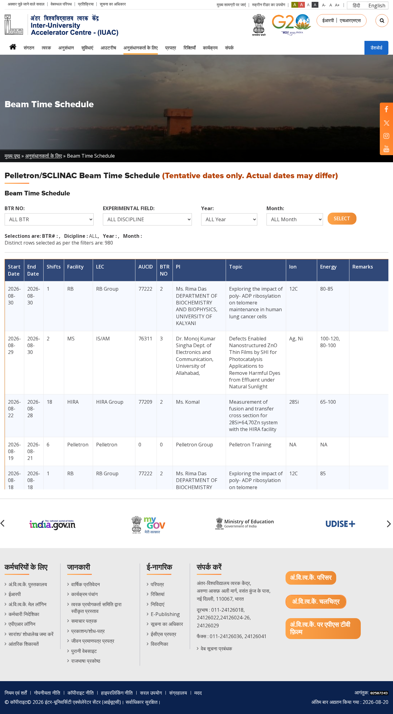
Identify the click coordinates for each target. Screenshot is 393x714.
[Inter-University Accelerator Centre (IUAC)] (64, 24)
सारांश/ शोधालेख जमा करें (31, 634)
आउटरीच (108, 48)
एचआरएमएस (350, 20)
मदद (198, 692)
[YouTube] (386, 148)
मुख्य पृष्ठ (12, 155)
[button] (390, 523)
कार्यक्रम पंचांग (84, 594)
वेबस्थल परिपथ (61, 4)
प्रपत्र (170, 48)
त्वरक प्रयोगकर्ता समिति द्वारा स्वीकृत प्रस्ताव (96, 607)
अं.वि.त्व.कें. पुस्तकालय (28, 584)
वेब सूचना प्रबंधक (216, 648)
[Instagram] (386, 135)
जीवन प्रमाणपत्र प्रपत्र (92, 641)
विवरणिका (159, 644)
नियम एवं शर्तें (16, 692)
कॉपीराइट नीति (81, 692)
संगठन (29, 48)
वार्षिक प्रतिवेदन (85, 584)
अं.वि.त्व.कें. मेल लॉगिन (27, 604)
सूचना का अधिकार (113, 4)
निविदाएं (157, 604)
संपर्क (229, 48)
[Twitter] (386, 122)
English (376, 5)
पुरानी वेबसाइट (84, 651)
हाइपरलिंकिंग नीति (117, 692)
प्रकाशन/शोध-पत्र (88, 631)
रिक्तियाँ (190, 48)
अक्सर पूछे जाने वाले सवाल (26, 4)
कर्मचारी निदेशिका (24, 614)
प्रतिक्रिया (86, 4)
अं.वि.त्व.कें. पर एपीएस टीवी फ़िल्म (320, 628)
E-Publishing (165, 614)
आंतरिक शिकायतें (24, 644)
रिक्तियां (158, 594)
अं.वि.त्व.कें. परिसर (311, 578)
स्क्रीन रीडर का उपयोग (268, 4)
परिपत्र (157, 584)
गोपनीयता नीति (47, 692)
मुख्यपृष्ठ (12, 48)
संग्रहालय (178, 692)
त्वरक (46, 48)
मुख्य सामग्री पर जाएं (231, 4)
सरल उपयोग (151, 692)
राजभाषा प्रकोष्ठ (85, 660)
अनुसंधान (66, 48)
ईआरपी (328, 20)
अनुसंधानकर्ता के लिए (140, 48)
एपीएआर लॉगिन (22, 624)
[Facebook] (386, 109)
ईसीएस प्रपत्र (163, 634)
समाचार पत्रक (84, 621)
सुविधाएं (87, 48)
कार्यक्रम (210, 48)
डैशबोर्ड (376, 48)
